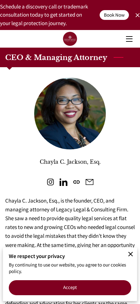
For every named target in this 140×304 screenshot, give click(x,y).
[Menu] (128, 39)
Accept (70, 287)
